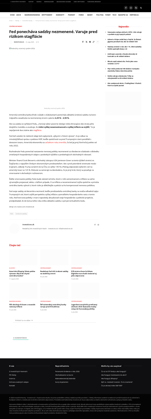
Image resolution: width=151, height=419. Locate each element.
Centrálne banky (15, 26)
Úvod (12, 15)
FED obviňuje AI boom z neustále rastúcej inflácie (22, 306)
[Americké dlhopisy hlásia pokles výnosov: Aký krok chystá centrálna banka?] (23, 257)
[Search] (141, 7)
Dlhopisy (12, 268)
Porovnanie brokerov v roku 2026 (67, 371)
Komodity (60, 15)
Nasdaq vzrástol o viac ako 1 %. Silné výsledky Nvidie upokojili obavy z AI (124, 48)
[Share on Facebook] (83, 42)
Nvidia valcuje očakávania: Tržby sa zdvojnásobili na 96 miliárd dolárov (120, 77)
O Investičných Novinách (18, 1)
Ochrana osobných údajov (19, 382)
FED (11, 214)
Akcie (18, 15)
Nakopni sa (123, 15)
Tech (114, 15)
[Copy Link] (93, 42)
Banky (90, 15)
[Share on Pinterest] (90, 42)
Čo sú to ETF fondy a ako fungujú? (113, 371)
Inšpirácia (134, 15)
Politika (99, 15)
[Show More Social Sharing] (97, 42)
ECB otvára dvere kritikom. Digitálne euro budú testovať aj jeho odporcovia (84, 273)
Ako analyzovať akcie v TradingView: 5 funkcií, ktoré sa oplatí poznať (124, 84)
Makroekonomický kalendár (65, 378)
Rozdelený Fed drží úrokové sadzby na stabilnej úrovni (54, 272)
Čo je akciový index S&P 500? (111, 386)
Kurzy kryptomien (79, 1)
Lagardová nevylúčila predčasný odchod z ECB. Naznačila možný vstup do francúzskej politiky (84, 307)
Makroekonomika (32, 15)
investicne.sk (19, 42)
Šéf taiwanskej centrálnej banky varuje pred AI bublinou (53, 306)
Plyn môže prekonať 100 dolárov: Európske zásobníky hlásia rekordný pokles (123, 70)
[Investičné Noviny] (20, 7)
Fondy (108, 15)
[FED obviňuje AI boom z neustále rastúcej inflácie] (23, 291)
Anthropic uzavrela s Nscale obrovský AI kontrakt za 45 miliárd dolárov (122, 55)
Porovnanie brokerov (94, 1)
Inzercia (38, 1)
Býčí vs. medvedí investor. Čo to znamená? (117, 382)
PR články (12, 375)
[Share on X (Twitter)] (86, 42)
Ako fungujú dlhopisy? (109, 378)
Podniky (71, 15)
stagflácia (37, 130)
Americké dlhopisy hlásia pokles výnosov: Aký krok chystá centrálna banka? (22, 273)
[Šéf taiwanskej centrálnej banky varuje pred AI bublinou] (54, 291)
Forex (81, 15)
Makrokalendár (49, 1)
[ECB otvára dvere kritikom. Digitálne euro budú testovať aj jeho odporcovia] (85, 257)
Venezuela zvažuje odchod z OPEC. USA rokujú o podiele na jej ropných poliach (125, 33)
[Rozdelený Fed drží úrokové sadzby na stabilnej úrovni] (54, 257)
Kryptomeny (47, 15)
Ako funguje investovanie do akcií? (114, 375)
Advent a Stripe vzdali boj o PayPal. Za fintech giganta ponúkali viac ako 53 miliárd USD (124, 40)
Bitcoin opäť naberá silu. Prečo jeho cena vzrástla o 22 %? (122, 62)
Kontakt (31, 1)
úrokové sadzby (21, 214)
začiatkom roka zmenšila (55, 142)
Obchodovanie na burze (63, 1)
